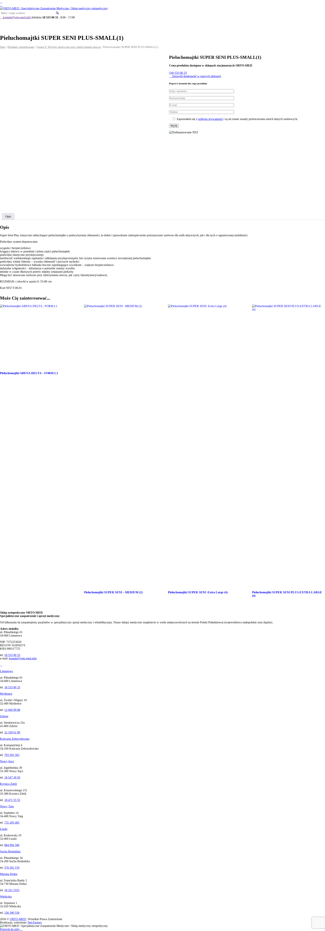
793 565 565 (11, 755)
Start (2, 46)
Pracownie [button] (121, 25)
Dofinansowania (84, 25)
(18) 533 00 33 (178, 72)
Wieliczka (6, 896)
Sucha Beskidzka (10, 851)
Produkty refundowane (21, 46)
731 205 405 (11, 822)
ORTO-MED (45, 25)
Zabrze (4, 716)
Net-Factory (35, 922)
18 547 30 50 (12, 777)
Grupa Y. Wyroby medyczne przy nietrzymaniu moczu (69, 46)
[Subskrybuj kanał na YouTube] (1, 5)
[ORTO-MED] (1, 664)
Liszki (3, 829)
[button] (57, 13)
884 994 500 (11, 845)
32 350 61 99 (12, 732)
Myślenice (6, 693)
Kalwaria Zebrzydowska (14, 738)
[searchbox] (30, 13)
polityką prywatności (210, 119)
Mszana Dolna (8, 874)
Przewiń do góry (10, 929)
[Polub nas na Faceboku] (1, 1)
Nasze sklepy (155, 25)
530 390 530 (11, 912)
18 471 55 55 (12, 800)
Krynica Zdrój (8, 783)
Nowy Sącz (7, 761)
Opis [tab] (8, 216)
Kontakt (237, 25)
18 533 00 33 (12, 655)
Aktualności (15, 25)
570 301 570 (11, 867)
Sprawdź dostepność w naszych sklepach (196, 76)
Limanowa (6, 671)
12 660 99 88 (12, 709)
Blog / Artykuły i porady (200, 25)
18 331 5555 (11, 890)
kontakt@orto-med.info (23, 658)
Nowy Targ (7, 806)
